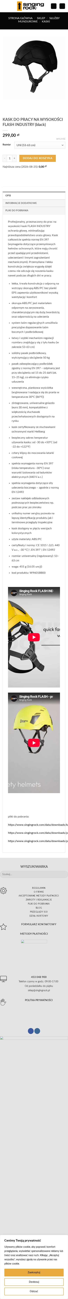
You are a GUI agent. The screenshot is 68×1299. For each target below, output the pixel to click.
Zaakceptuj (34, 1272)
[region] (34, 1267)
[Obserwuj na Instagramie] (37, 1031)
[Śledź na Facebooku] (31, 1031)
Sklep (41, 18)
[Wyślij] (64, 874)
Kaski (46, 21)
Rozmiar (7, 145)
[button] (5, 6)
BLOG (39, 908)
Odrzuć (34, 1291)
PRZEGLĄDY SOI (39, 912)
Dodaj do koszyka (37, 158)
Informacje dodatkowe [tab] (21, 203)
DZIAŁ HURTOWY (38, 916)
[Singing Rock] (30, 6)
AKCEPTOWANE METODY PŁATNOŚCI (39, 896)
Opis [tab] (8, 196)
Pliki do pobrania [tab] (16, 210)
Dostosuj (34, 1282)
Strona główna (20, 18)
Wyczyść (60, 139)
